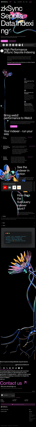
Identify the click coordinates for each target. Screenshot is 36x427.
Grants (30, 417)
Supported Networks (32, 415)
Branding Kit (31, 420)
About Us (30, 411)
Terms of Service (15, 425)
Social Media (31, 419)
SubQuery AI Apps (4, 411)
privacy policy (18, 397)
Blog (30, 409)
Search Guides (31, 416)
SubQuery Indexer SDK (4, 409)
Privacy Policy (10, 425)
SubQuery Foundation (32, 418)
